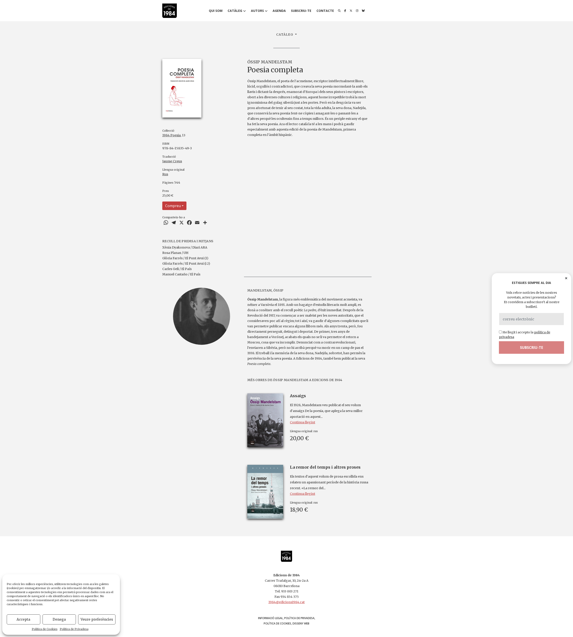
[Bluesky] (363, 11)
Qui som (215, 11)
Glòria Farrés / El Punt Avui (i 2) (186, 264)
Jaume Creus (172, 161)
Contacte (325, 11)
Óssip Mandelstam (269, 61)
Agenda (279, 11)
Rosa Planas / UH (175, 253)
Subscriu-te (301, 11)
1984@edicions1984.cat (286, 602)
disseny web (301, 623)
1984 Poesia (171, 135)
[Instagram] (357, 11)
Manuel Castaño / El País (181, 274)
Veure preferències (97, 619)
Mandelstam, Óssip (265, 290)
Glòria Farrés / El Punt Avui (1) (185, 258)
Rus (165, 174)
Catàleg (235, 11)
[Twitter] (351, 11)
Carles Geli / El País (177, 269)
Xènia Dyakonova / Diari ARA (184, 247)
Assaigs (298, 395)
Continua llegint (302, 422)
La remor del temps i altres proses (325, 467)
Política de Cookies (45, 629)
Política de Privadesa (74, 629)
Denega (59, 619)
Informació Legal (270, 618)
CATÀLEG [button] (285, 34)
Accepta (23, 619)
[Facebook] (345, 11)
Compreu (173, 205)
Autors (257, 11)
